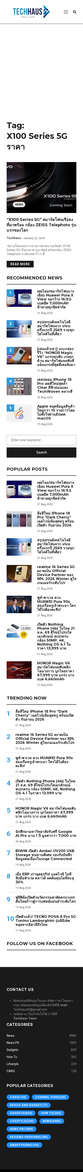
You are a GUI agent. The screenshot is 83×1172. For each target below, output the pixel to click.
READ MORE (20, 264)
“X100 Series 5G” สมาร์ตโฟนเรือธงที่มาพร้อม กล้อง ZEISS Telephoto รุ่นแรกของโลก (41, 225)
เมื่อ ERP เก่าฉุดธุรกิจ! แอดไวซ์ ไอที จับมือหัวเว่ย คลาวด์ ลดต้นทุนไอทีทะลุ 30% (44, 878)
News (19, 204)
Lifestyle (13, 1064)
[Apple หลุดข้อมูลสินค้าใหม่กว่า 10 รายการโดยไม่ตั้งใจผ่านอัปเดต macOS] (19, 413)
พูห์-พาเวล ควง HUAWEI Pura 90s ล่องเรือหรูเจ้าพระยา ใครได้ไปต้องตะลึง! (56, 604)
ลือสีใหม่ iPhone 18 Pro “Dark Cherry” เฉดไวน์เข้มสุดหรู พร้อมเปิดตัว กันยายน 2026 (55, 519)
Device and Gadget (28, 1105)
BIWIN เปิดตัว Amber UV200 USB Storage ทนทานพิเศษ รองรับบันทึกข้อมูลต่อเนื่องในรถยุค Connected (44, 855)
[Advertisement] (41, 70)
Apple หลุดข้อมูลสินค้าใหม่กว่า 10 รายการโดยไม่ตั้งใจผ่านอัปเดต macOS (56, 412)
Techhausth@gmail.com (30, 1009)
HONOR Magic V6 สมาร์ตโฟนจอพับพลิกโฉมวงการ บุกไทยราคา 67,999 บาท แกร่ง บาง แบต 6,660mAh (55, 671)
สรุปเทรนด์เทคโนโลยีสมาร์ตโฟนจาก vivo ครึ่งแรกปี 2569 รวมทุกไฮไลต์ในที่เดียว (55, 328)
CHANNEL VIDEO (50, 1097)
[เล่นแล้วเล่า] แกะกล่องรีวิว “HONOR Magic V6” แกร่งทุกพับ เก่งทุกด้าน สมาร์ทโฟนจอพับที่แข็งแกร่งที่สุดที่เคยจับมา (56, 357)
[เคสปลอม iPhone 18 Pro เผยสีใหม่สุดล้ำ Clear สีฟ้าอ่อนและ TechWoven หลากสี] (19, 386)
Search (41, 452)
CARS (11, 1071)
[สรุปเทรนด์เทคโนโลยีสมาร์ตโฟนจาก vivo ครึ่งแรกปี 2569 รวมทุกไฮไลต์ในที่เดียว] (19, 329)
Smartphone (24, 1145)
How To (12, 1057)
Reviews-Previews (29, 1137)
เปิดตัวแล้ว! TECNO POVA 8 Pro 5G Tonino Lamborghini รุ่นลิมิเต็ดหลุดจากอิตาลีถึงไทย (45, 921)
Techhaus (14, 238)
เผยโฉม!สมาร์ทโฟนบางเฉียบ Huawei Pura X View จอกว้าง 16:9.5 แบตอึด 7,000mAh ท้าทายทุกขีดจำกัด (55, 299)
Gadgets (12, 1050)
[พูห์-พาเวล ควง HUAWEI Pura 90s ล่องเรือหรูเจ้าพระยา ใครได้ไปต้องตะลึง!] (19, 604)
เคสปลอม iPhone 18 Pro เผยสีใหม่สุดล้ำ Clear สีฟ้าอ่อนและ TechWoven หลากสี (54, 386)
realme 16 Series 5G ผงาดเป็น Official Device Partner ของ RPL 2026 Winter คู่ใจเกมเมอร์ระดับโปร (56, 575)
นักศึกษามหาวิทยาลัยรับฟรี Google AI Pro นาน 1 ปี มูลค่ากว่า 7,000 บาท (45, 834)
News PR (13, 1042)
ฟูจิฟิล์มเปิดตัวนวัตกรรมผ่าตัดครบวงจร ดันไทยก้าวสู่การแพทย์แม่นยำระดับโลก (45, 899)
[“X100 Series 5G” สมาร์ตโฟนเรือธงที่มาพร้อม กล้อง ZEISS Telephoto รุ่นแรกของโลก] (41, 187)
